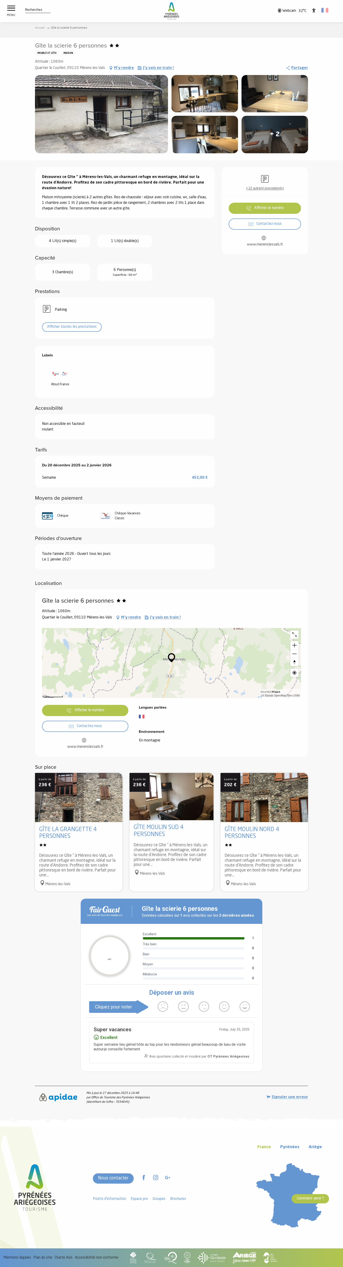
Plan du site (42, 1258)
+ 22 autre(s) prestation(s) (265, 188)
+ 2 (275, 134)
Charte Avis (64, 1258)
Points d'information (109, 1199)
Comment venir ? (310, 1198)
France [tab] (264, 1147)
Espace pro (139, 1199)
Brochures (178, 1199)
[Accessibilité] (314, 10)
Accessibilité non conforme (96, 1258)
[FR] (325, 10)
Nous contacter (113, 1178)
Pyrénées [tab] (289, 1147)
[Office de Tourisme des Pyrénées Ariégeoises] (171, 11)
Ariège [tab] (315, 1147)
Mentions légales (17, 1258)
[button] (33, 10)
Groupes (159, 1199)
